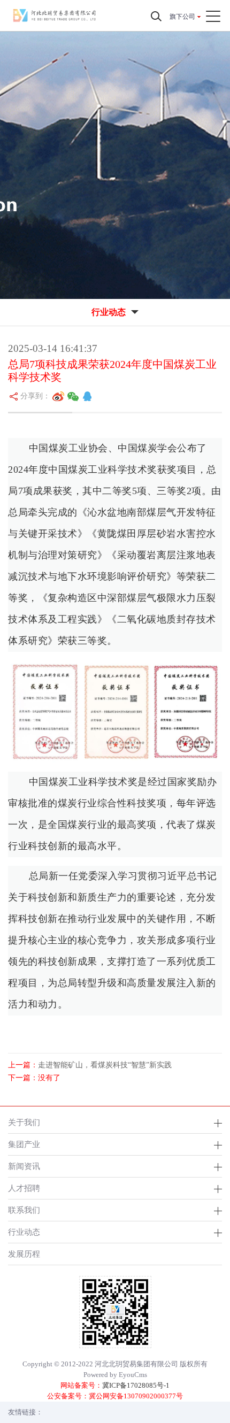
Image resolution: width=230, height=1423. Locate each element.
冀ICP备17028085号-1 (136, 1385)
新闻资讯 (24, 1166)
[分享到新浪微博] (58, 396)
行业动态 (24, 1231)
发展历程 (24, 1253)
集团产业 (24, 1144)
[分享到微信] (73, 396)
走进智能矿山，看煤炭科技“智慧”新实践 (105, 1065)
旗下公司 (182, 16)
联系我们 (24, 1209)
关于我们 (24, 1122)
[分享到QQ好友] (87, 396)
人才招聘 (24, 1188)
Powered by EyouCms (115, 1375)
